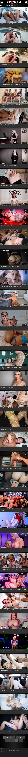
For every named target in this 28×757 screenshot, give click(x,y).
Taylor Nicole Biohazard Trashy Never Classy (10, 225)
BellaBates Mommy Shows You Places (9, 185)
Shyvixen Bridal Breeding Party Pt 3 (8, 124)
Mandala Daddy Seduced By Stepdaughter (10, 670)
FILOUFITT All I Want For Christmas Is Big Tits (11, 448)
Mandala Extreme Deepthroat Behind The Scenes (11, 286)
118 (21, 741)
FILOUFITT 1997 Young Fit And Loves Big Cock (11, 468)
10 (13, 741)
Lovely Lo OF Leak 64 (6, 306)
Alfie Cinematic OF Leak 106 (7, 44)
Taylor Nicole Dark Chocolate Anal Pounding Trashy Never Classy (13, 630)
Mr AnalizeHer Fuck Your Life (7, 246)
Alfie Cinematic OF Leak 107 (7, 23)
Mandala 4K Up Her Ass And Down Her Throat (11, 710)
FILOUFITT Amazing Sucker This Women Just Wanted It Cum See (13, 368)
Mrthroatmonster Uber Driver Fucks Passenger (10, 266)
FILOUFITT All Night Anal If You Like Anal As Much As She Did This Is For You (13, 428)
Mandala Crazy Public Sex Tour (7, 690)
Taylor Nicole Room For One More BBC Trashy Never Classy (14, 528)
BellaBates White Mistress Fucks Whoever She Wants (12, 145)
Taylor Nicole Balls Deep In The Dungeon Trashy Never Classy (12, 651)
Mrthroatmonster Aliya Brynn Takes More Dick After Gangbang (12, 85)
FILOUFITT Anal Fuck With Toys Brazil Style (11, 407)
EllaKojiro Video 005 (5, 488)
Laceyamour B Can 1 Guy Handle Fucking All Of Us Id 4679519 (12, 105)
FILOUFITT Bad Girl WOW (7, 387)
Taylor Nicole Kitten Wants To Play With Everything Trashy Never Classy (13, 590)
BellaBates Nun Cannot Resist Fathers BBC (10, 165)
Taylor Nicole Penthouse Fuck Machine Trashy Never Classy (13, 549)
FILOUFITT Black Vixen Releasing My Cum (10, 326)
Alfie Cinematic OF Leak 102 (7, 64)
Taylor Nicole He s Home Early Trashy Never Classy (12, 609)
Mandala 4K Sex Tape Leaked (7, 731)
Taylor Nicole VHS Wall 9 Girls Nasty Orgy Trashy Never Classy (13, 509)
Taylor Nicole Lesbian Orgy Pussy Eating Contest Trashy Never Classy (13, 570)
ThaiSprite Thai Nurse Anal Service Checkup (10, 205)
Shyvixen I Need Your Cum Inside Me (9, 347)
